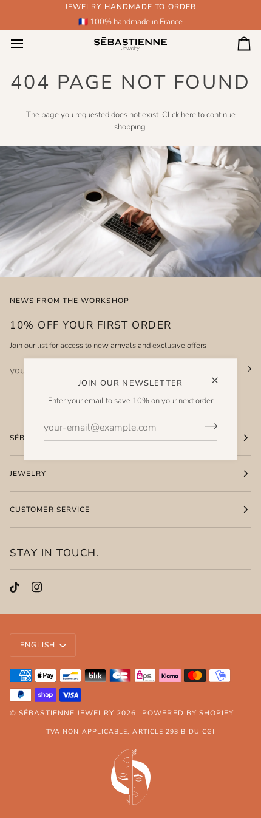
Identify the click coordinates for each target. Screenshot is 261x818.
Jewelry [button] (28, 474)
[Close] (220, 375)
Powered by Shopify (188, 713)
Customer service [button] (50, 509)
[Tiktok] (14, 587)
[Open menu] (28, 43)
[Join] (207, 426)
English (38, 645)
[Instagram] (37, 587)
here (188, 114)
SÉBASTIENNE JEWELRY (66, 713)
